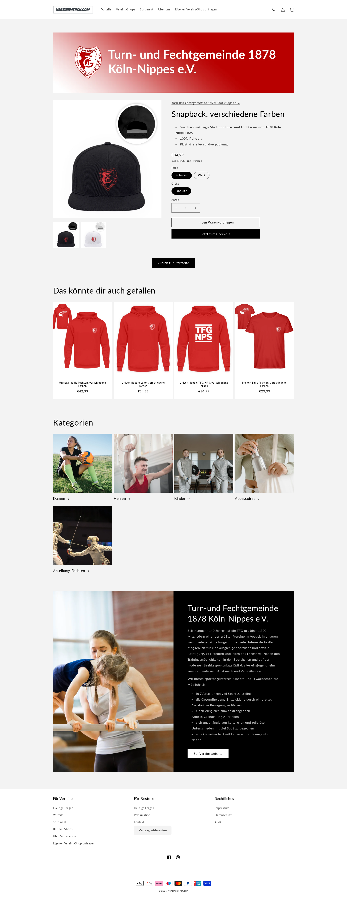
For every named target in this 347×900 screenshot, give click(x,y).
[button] (274, 9)
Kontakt (139, 822)
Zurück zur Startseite (173, 263)
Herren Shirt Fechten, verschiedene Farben (264, 384)
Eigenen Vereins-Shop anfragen (74, 843)
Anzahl (175, 199)
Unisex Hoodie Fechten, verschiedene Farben (82, 384)
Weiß (201, 175)
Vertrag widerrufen (153, 830)
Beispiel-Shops (62, 829)
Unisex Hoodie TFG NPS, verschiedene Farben (204, 384)
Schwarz (182, 175)
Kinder (180, 498)
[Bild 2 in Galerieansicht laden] (93, 235)
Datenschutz (223, 815)
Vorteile (58, 815)
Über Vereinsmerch (65, 836)
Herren (120, 498)
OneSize (181, 191)
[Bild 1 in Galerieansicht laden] (66, 235)
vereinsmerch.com (178, 890)
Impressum (222, 808)
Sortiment (59, 822)
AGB (218, 822)
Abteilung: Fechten (69, 570)
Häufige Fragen (63, 808)
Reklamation (142, 815)
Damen (59, 498)
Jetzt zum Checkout (216, 234)
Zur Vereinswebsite (208, 753)
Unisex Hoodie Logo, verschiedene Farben (143, 384)
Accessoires (245, 498)
